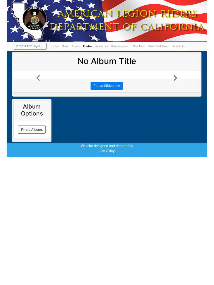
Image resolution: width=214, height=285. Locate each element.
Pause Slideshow (106, 85)
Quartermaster (119, 46)
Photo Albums (32, 129)
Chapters (138, 46)
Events (76, 46)
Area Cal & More (158, 46)
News (65, 46)
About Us (178, 46)
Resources (102, 46)
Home (55, 46)
